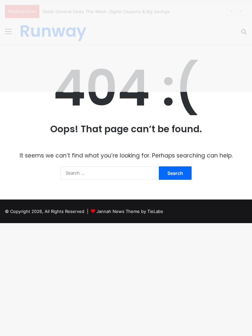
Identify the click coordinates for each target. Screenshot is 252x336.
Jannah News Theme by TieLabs (129, 211)
